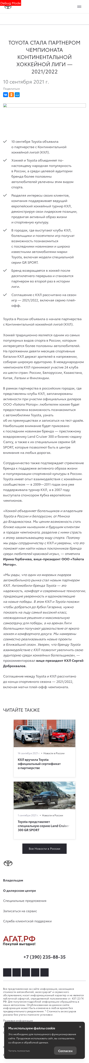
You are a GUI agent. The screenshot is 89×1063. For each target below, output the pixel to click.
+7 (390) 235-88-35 (44, 956)
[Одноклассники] (11, 94)
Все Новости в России (44, 848)
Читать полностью (19, 1050)
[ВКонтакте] (5, 94)
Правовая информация (18, 1020)
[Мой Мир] (17, 94)
